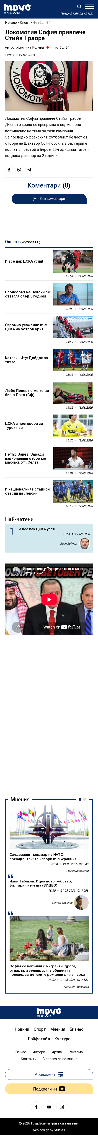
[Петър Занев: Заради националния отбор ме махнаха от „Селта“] (73, 458)
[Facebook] (36, 1106)
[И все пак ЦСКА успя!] (73, 261)
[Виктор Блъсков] (81, 902)
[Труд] (49, 1012)
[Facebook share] (9, 170)
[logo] (17, 9)
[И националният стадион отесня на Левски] (73, 491)
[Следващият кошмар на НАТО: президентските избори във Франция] (49, 827)
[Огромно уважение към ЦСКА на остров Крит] (73, 327)
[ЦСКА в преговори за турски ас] (73, 426)
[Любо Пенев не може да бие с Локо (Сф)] (73, 393)
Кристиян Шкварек (76, 986)
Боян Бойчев (68, 543)
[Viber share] (19, 170)
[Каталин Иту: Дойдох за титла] (73, 360)
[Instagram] (61, 1106)
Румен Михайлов (77, 870)
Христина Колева (30, 47)
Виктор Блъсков (62, 902)
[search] (79, 6)
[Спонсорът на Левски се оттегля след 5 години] (73, 294)
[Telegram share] (29, 170)
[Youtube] (49, 1106)
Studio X (60, 1130)
